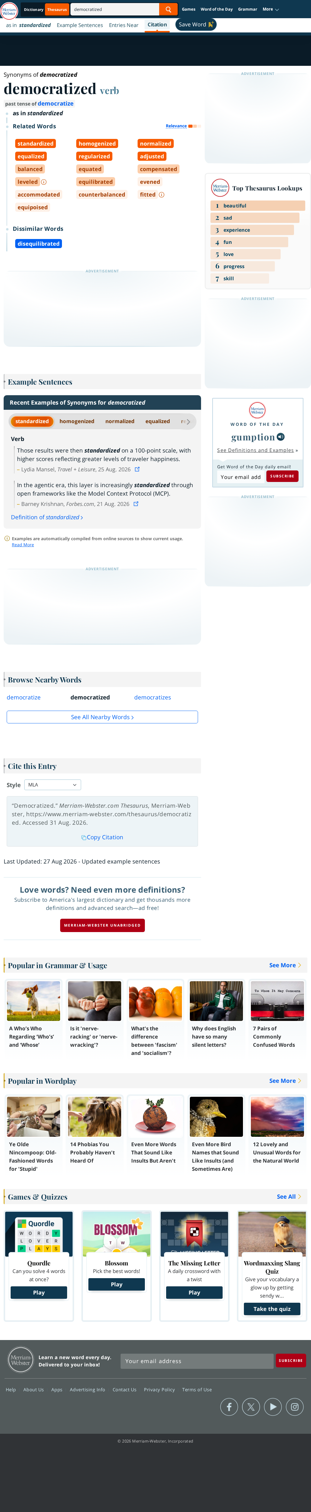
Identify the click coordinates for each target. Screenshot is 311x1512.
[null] (281, 437)
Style (14, 785)
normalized (120, 421)
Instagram (295, 1407)
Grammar (247, 9)
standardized (32, 421)
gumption (253, 437)
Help (12, 1389)
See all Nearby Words (100, 717)
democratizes (152, 697)
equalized (157, 421)
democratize (55, 103)
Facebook (229, 1407)
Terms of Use (197, 1389)
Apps (57, 1389)
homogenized (77, 421)
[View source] (138, 469)
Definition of (45, 517)
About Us (34, 1389)
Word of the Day (217, 9)
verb (109, 90)
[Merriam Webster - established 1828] (9, 8)
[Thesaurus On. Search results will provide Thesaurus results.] (46, 9)
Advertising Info (88, 1389)
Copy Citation (105, 837)
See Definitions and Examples (255, 450)
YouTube (273, 1407)
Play (39, 1292)
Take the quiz (272, 1308)
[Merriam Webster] (257, 410)
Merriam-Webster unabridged (102, 925)
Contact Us (125, 1389)
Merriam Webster (21, 1359)
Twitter (251, 1407)
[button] (271, 9)
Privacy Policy (160, 1389)
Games (188, 9)
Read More (23, 544)
